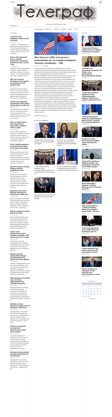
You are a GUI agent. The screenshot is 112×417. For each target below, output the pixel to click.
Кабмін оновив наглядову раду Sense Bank (19, 212)
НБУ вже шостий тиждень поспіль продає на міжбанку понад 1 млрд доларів (19, 82)
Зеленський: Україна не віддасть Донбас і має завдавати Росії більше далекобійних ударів (91, 163)
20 (97, 291)
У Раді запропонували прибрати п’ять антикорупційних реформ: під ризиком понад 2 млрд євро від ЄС (44, 170)
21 (100, 291)
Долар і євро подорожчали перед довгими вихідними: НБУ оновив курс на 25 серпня (19, 234)
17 (89, 291)
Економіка (63, 29)
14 (100, 288)
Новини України (39, 29)
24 (89, 293)
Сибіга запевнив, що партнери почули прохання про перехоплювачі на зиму (90, 271)
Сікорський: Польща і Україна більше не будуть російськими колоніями (44, 141)
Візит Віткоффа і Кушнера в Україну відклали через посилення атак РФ (91, 186)
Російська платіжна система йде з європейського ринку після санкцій (18, 329)
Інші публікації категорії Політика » (70, 120)
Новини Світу (48, 29)
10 (89, 288)
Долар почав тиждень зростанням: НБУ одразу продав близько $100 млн (19, 103)
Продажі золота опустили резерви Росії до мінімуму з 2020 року (20, 305)
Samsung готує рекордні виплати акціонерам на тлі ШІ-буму (19, 354)
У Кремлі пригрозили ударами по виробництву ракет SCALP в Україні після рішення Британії (67, 168)
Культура (70, 29)
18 (91, 291)
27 (97, 293)
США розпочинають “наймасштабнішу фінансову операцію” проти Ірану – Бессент (90, 208)
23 (86, 293)
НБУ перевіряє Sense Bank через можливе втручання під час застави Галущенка (20, 280)
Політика (56, 29)
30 (86, 296)
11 (91, 288)
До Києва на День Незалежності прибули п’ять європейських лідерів (44, 196)
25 (91, 293)
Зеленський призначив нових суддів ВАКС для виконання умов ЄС (90, 229)
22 (83, 293)
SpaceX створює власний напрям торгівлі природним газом (19, 168)
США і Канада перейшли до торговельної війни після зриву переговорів (19, 146)
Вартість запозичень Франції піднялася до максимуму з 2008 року (19, 192)
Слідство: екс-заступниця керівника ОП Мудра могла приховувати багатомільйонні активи (66, 142)
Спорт (75, 29)
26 (94, 293)
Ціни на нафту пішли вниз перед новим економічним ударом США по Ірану (18, 124)
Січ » (93, 298)
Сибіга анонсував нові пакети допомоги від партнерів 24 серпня (90, 250)
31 (89, 296)
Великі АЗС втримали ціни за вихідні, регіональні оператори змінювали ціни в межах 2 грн (19, 60)
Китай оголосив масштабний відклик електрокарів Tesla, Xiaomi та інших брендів (19, 256)
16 (86, 291)
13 (97, 288)
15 (83, 291)
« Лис (90, 298)
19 (94, 291)
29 (83, 296)
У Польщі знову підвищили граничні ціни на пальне (19, 38)
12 (94, 288)
